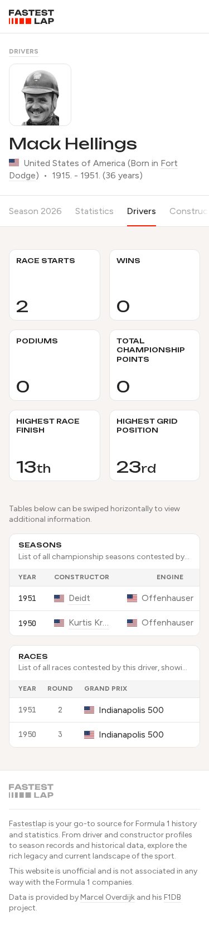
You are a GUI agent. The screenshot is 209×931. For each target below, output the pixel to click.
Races (33, 656)
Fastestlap (28, 823)
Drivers (23, 51)
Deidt (79, 598)
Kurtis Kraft (89, 622)
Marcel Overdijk (107, 897)
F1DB (172, 897)
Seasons (40, 545)
